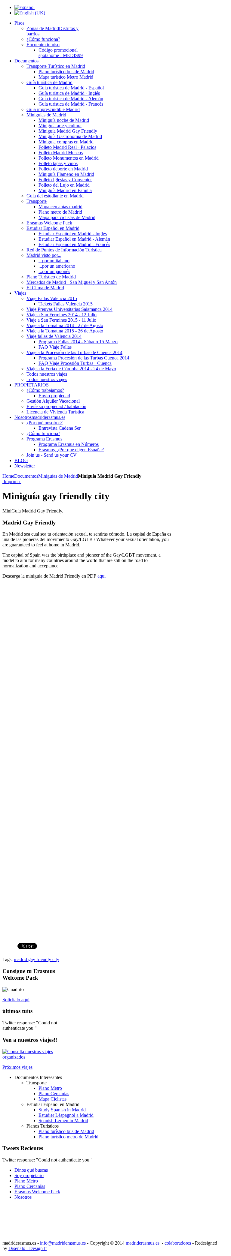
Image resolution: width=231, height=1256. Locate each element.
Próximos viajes (17, 1067)
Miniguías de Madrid (58, 476)
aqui (101, 575)
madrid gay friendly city (36, 959)
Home (8, 476)
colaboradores (178, 1242)
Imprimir (11, 481)
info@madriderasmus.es (63, 1242)
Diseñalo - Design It (27, 1248)
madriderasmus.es (142, 1242)
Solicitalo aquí (15, 999)
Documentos (26, 476)
